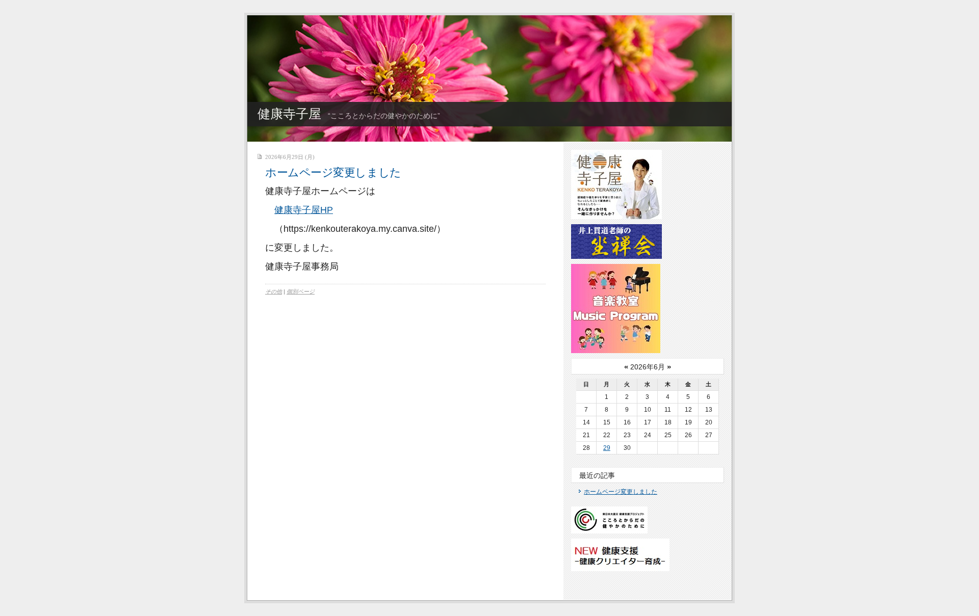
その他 (273, 291)
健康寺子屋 (289, 113)
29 (606, 447)
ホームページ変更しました (333, 172)
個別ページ (301, 291)
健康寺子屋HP (303, 210)
